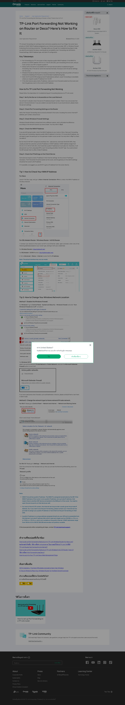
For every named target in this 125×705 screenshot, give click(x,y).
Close (90, 345)
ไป (49, 356)
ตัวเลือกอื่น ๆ (76, 356)
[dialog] (62, 352)
